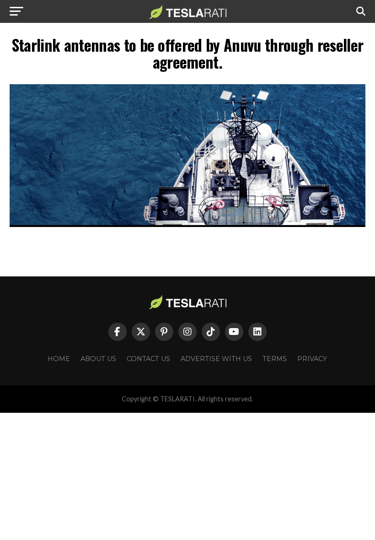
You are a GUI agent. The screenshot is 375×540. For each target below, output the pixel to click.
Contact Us (148, 359)
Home (59, 359)
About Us (98, 359)
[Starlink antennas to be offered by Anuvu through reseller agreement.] (187, 224)
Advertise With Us (216, 359)
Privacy (312, 359)
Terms (274, 359)
